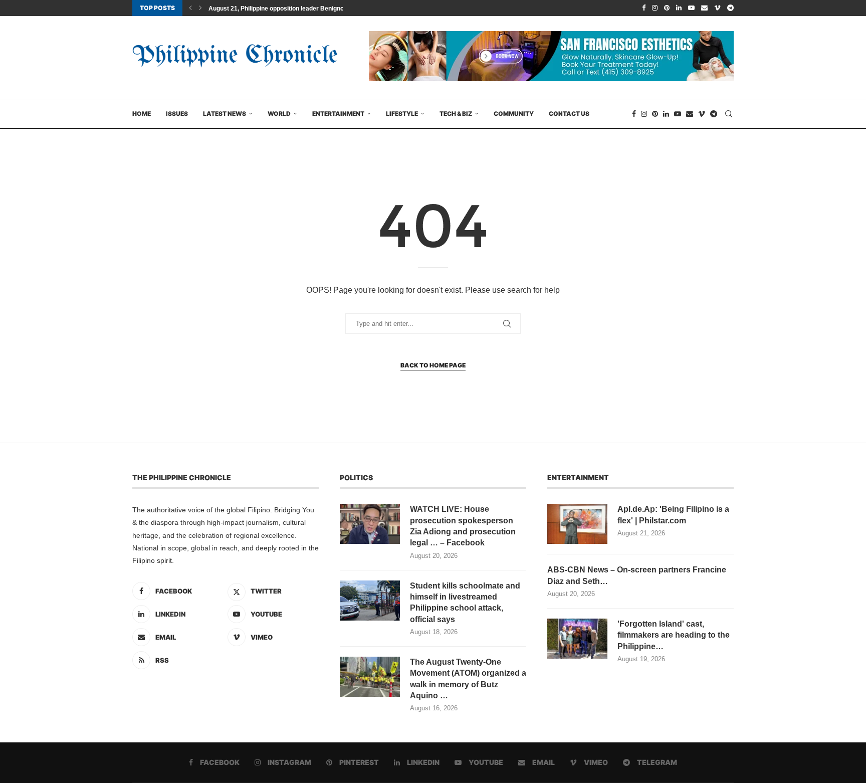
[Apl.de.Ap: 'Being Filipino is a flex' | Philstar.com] (577, 524)
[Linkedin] (679, 8)
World (279, 113)
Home (141, 113)
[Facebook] (643, 8)
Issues (177, 113)
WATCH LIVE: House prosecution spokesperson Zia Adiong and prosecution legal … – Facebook (463, 526)
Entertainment (338, 113)
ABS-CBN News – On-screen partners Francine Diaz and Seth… (636, 575)
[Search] (729, 113)
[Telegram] (730, 8)
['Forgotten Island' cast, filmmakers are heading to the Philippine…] (577, 639)
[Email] (704, 8)
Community (514, 113)
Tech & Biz (456, 113)
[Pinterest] (667, 8)
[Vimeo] (717, 8)
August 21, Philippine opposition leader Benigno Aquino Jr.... (293, 8)
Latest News (224, 113)
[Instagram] (655, 8)
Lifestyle (402, 113)
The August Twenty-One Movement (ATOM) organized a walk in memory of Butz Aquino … (468, 679)
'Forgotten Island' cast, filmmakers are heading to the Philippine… (673, 635)
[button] (190, 8)
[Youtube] (691, 8)
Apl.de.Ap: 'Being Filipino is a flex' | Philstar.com (673, 514)
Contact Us (569, 113)
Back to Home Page (433, 365)
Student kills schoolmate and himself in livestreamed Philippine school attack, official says (465, 602)
